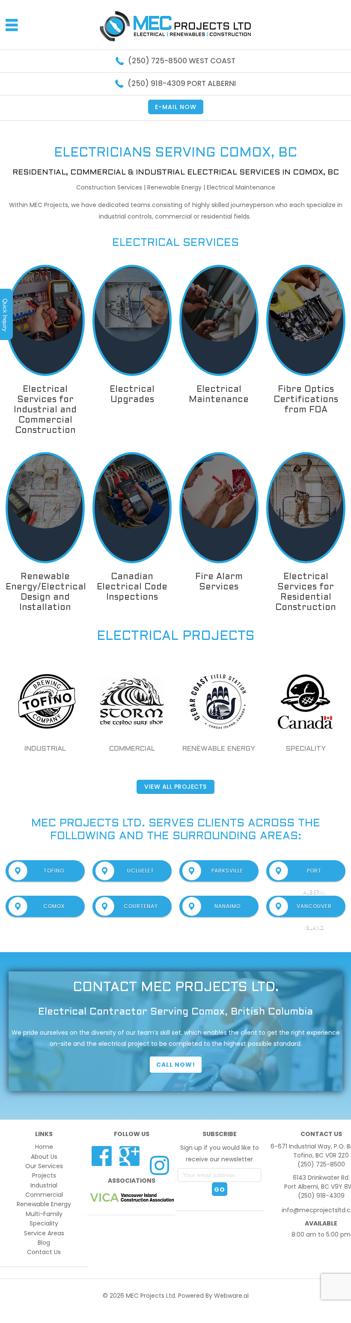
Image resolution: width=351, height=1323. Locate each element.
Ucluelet (140, 870)
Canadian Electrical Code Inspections (132, 587)
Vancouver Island (314, 910)
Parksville (227, 870)
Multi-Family (44, 1214)
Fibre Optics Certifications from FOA (306, 400)
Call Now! (175, 1064)
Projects (44, 1175)
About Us (44, 1156)
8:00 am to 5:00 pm (321, 1234)
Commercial (132, 749)
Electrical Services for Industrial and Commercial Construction (45, 410)
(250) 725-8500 (321, 1164)
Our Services (44, 1166)
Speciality (306, 749)
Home (44, 1146)
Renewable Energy (44, 1204)
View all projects (175, 786)
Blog (44, 1242)
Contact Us (44, 1252)
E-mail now (175, 107)
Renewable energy (218, 749)
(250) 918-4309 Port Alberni (182, 83)
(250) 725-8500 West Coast (181, 61)
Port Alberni (314, 874)
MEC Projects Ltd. (151, 1295)
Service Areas (44, 1233)
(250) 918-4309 (321, 1195)
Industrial (45, 749)
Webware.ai (231, 1295)
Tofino (54, 870)
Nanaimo (227, 906)
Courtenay (141, 906)
